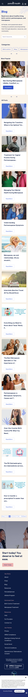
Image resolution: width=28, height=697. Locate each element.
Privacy (6, 631)
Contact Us (7, 622)
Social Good (8, 644)
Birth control (7, 49)
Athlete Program (9, 595)
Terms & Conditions (10, 647)
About (6, 577)
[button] (26, 677)
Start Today (7, 565)
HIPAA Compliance (10, 634)
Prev (3, 516)
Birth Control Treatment (11, 603)
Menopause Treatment (11, 607)
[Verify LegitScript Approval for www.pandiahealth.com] (14, 673)
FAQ (5, 615)
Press (6, 580)
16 (22, 516)
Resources (7, 588)
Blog (15, 49)
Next (24, 516)
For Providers (8, 619)
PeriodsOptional (9, 591)
